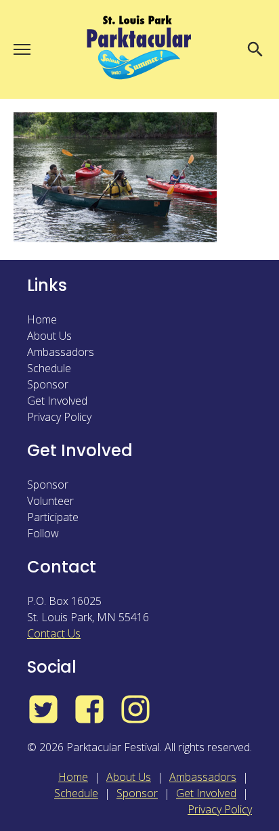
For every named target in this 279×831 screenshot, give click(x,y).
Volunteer (50, 500)
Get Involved (57, 400)
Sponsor (47, 384)
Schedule (49, 368)
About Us (49, 335)
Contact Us (54, 633)
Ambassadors (60, 351)
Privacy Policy (59, 416)
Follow (43, 533)
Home (42, 319)
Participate (53, 517)
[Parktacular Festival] (139, 49)
